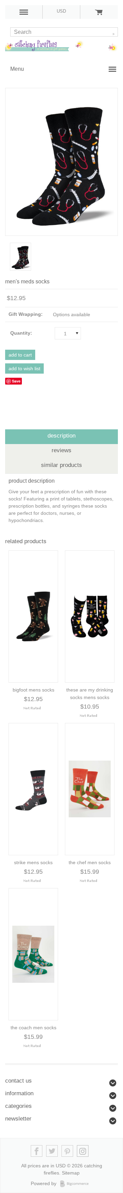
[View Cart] (99, 12)
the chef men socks (90, 862)
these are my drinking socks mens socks (89, 693)
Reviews (61, 450)
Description (61, 435)
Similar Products (61, 465)
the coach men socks (33, 1027)
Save (16, 381)
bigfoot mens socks (33, 690)
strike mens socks (33, 862)
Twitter (52, 1151)
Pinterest (67, 1151)
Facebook (37, 1151)
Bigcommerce (76, 1184)
